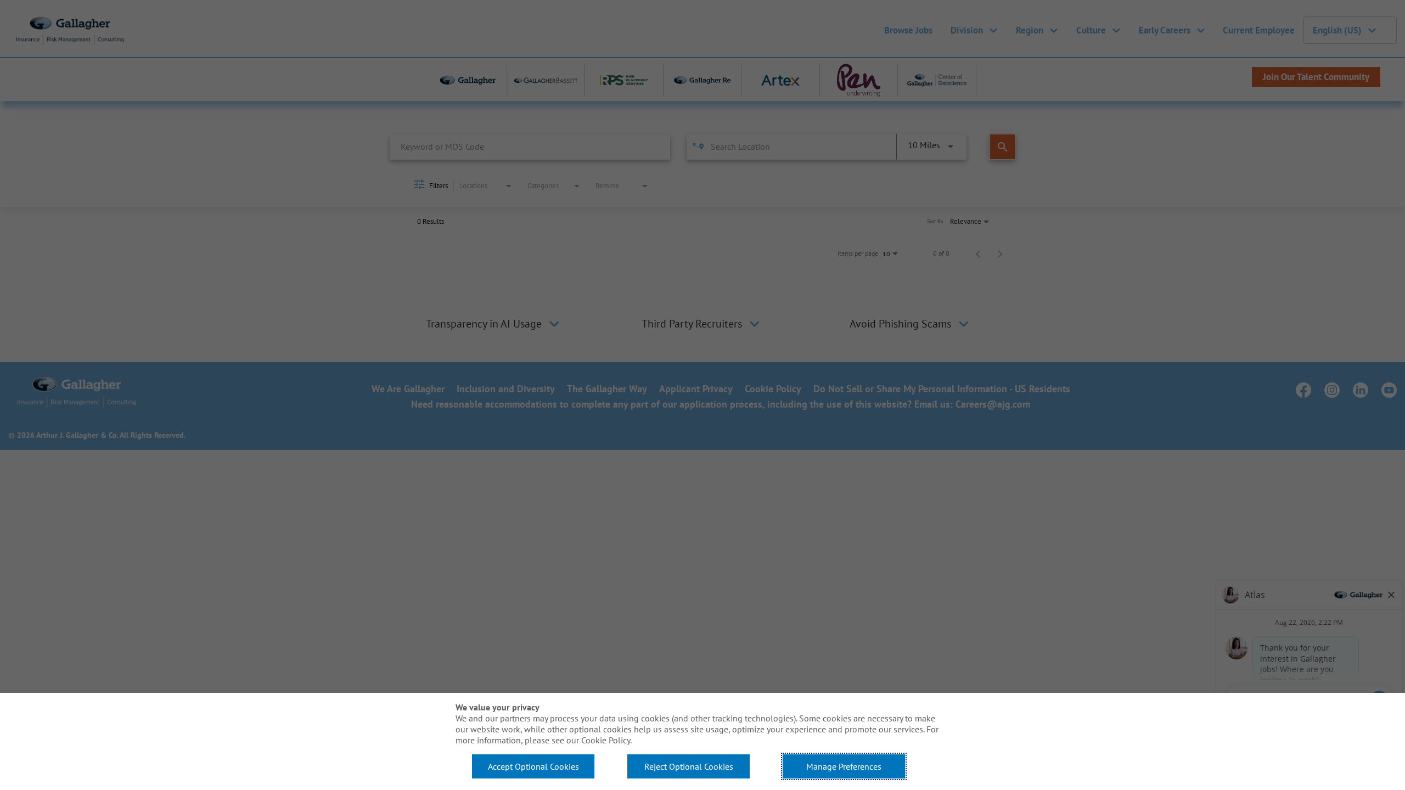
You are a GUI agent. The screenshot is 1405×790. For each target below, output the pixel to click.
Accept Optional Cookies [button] (533, 766)
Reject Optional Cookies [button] (688, 766)
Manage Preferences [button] (843, 766)
